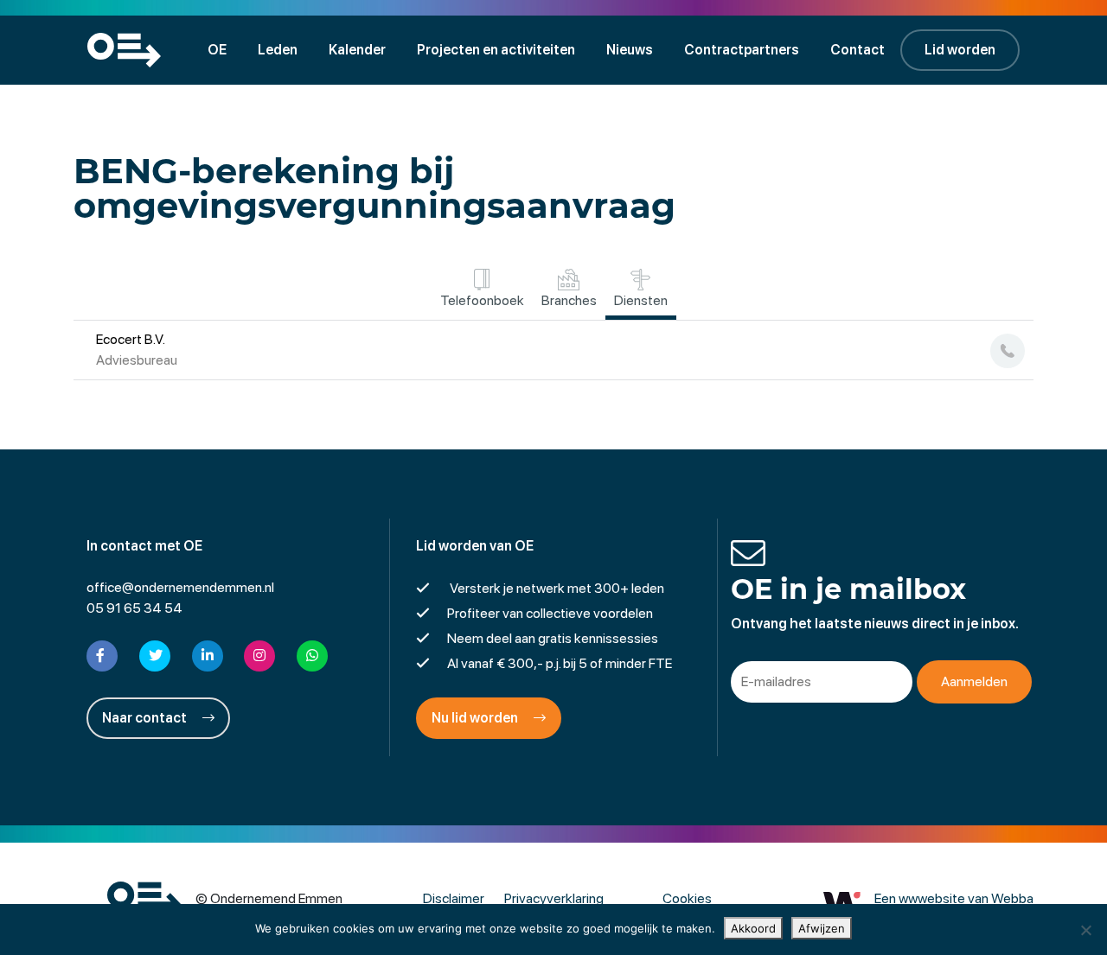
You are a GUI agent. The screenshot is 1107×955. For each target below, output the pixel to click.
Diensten (641, 300)
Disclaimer (453, 898)
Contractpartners (741, 49)
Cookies (687, 898)
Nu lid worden (476, 718)
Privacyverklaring (554, 898)
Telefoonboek (482, 300)
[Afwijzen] (1085, 930)
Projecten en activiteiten (496, 49)
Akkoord (753, 928)
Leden (278, 49)
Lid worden (960, 49)
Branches (569, 300)
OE (217, 49)
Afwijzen (821, 928)
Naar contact (145, 718)
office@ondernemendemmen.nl (180, 587)
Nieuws (629, 49)
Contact (857, 49)
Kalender (357, 49)
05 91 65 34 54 (134, 608)
